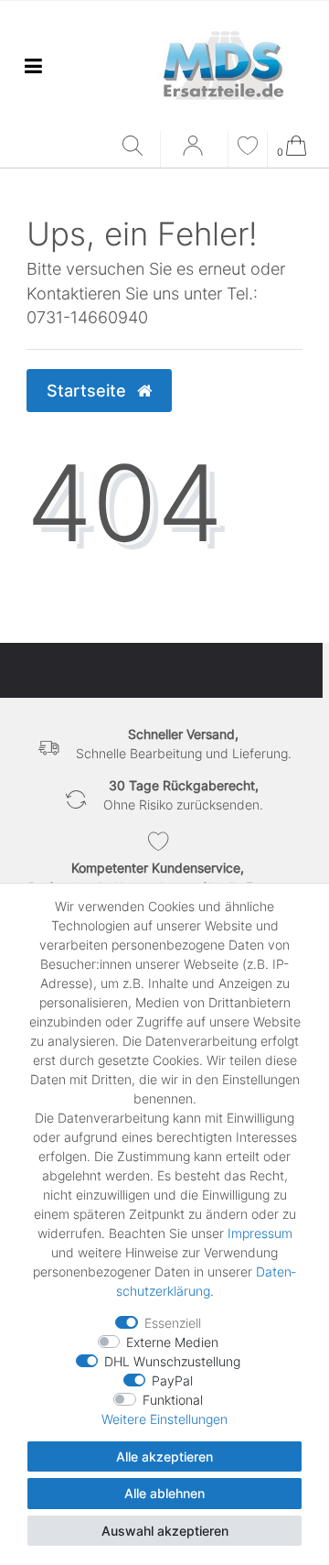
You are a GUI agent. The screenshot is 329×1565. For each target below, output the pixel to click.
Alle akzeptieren (164, 1456)
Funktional (173, 1399)
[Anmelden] (194, 152)
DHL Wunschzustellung (172, 1361)
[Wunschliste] (248, 148)
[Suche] (136, 147)
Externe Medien (172, 1342)
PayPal (172, 1380)
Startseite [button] (89, 390)
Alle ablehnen (164, 1493)
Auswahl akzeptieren (164, 1530)
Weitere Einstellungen (164, 1419)
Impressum (260, 1233)
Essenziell (172, 1323)
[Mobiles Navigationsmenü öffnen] (33, 65)
